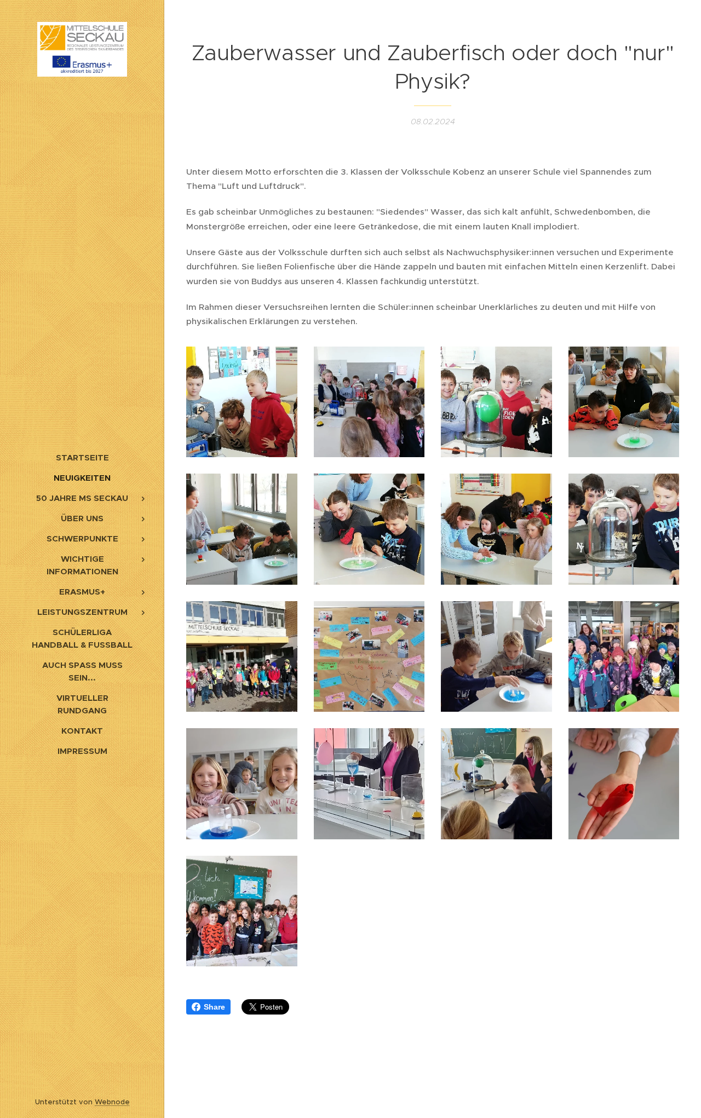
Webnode (112, 1102)
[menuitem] (82, 457)
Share (214, 1006)
